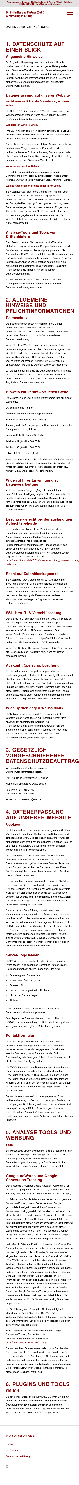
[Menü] (68, 14)
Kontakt (10, 1444)
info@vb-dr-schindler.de (48, 4)
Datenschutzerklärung (27, 26)
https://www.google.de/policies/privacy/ (26, 1342)
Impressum (12, 1450)
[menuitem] (68, 14)
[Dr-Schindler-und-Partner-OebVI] (33, 14)
